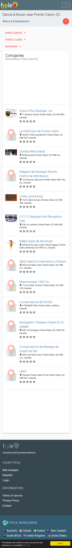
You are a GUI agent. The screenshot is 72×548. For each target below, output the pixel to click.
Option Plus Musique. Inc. (36, 111)
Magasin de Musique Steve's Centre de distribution (38, 174)
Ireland (40, 530)
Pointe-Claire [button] (13, 39)
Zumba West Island (32, 151)
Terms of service (12, 495)
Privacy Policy (11, 500)
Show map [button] (11, 46)
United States (58, 535)
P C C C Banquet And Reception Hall (40, 219)
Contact (7, 505)
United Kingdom (35, 535)
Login (6, 480)
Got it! (60, 543)
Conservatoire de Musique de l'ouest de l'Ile (39, 349)
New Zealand (58, 530)
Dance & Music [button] (13, 33)
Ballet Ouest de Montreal (35, 241)
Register (8, 475)
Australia (11, 530)
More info (26, 545)
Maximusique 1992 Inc (34, 281)
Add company (10, 470)
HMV (22, 371)
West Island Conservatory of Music (42, 261)
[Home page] (9, 5)
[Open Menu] (65, 5)
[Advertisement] (30, 84)
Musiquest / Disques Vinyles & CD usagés (41, 324)
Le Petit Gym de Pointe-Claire (39, 131)
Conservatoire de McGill (35, 302)
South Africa (13, 535)
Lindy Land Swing (31, 196)
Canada (26, 530)
